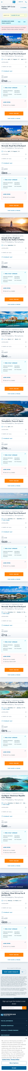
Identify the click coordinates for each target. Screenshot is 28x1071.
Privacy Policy (14, 1059)
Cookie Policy (6, 1059)
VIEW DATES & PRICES (14, 118)
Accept (14, 1068)
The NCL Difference (7, 1021)
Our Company (5, 1035)
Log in (21, 1)
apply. (8, 984)
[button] (26, 35)
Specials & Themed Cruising (9, 1030)
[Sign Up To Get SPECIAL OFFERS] (24, 1007)
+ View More (5, 520)
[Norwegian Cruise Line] (14, 2)
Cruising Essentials (7, 1025)
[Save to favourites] (22, 35)
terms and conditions (10, 994)
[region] (14, 1053)
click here (22, 990)
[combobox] (23, 972)
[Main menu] (2, 2)
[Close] (26, 1038)
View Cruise (14, 113)
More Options (14, 1063)
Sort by (6, 15)
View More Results (11, 972)
